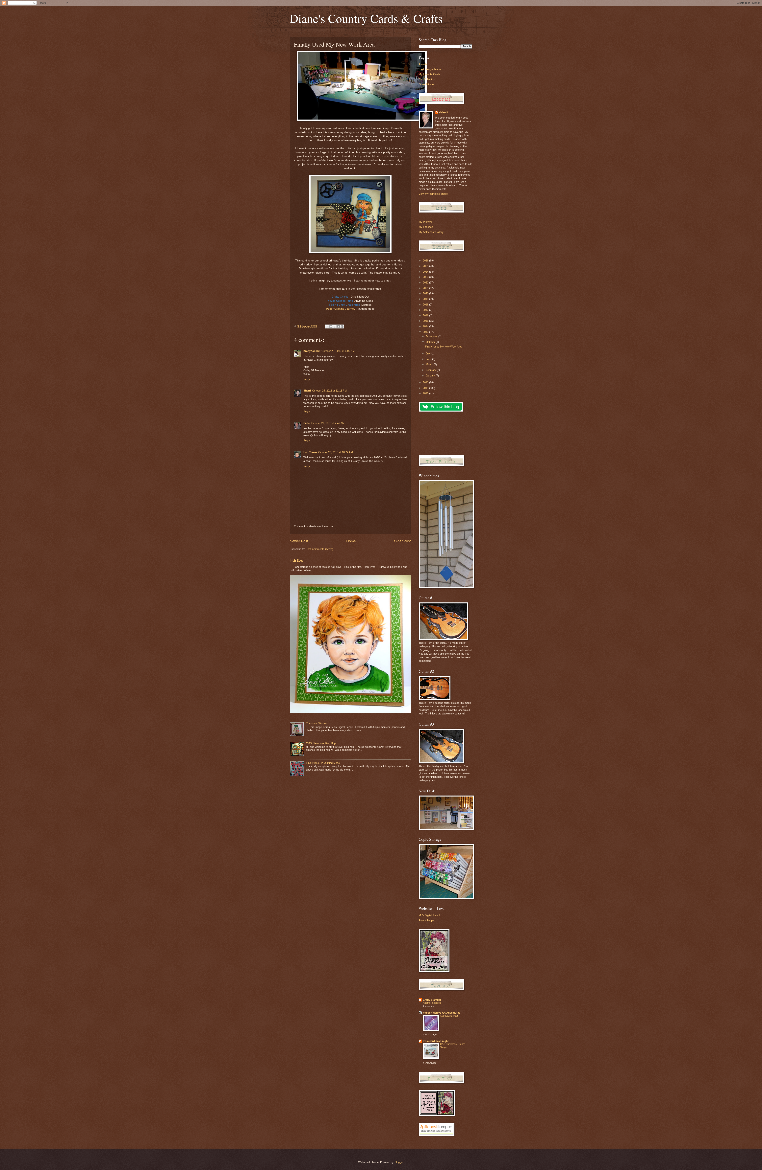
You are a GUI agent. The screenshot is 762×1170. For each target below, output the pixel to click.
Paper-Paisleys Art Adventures (441, 1012)
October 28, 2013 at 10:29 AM (335, 452)
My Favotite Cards (429, 74)
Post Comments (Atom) (319, 549)
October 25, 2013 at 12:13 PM (329, 390)
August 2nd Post (449, 1015)
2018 (426, 304)
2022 (426, 282)
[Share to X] (335, 326)
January (431, 375)
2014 (426, 326)
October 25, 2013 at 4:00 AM (338, 350)
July (428, 353)
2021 (426, 288)
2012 (426, 382)
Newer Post (299, 541)
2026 (426, 260)
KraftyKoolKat (311, 350)
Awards (423, 64)
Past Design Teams (430, 69)
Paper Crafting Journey (340, 308)
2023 (426, 277)
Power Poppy (426, 920)
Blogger (398, 1162)
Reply (306, 379)
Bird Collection (427, 79)
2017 (426, 309)
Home (351, 541)
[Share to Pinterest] (342, 326)
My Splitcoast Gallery (431, 232)
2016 (426, 315)
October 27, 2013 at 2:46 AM (327, 423)
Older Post (402, 541)
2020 (426, 293)
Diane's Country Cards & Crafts (366, 18)
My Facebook (426, 226)
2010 (426, 393)
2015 (426, 320)
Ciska (306, 423)
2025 (426, 266)
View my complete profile (433, 193)
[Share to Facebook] (338, 326)
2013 (426, 331)
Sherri (307, 390)
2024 (426, 271)
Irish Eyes (296, 560)
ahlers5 (443, 112)
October (431, 342)
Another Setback (432, 1002)
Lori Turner (310, 452)
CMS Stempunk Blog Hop (321, 743)
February (431, 370)
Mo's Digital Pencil (429, 915)
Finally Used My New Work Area (443, 346)
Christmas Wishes (316, 723)
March (430, 364)
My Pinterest (426, 221)
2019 (426, 299)
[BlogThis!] (331, 326)
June (429, 359)
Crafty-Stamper (432, 999)
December (432, 336)
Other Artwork (426, 84)
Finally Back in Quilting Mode (323, 762)
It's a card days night (435, 1041)
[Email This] (327, 326)
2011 (426, 388)
